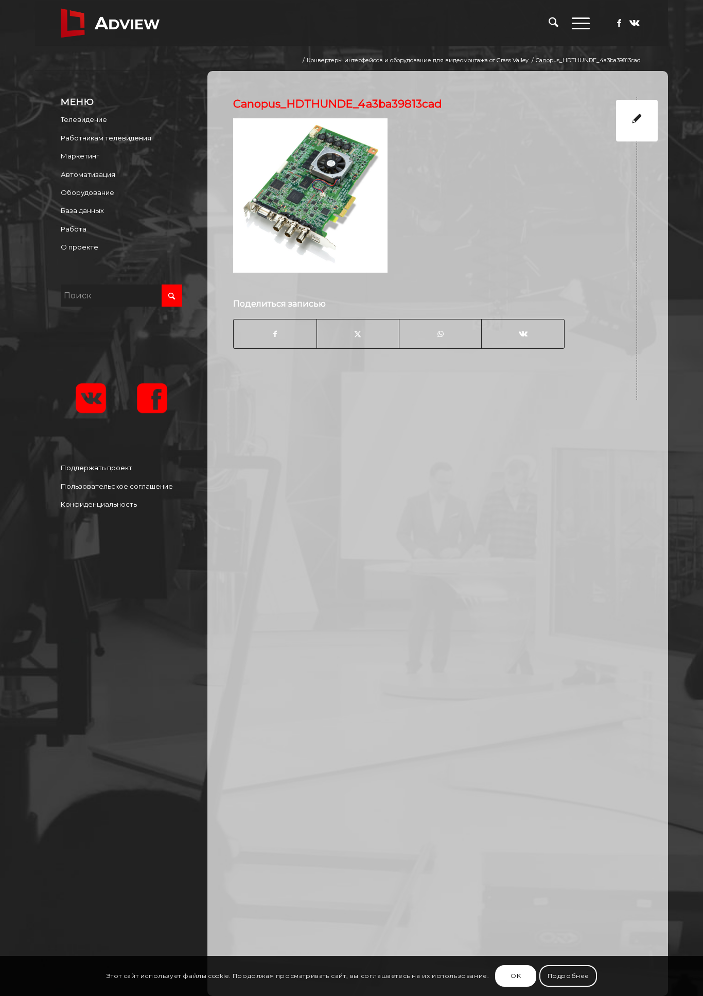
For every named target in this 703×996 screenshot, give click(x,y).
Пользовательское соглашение (117, 486)
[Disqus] (445, 542)
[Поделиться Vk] (523, 333)
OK (516, 976)
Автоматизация (88, 174)
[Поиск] (553, 23)
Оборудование (87, 192)
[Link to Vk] (634, 22)
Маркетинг (80, 156)
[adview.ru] (110, 23)
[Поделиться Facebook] (275, 333)
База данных (82, 210)
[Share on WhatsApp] (440, 333)
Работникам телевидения (106, 138)
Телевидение (84, 119)
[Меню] (577, 23)
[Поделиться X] (358, 333)
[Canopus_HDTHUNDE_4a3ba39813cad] (637, 120)
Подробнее (568, 976)
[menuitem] (553, 23)
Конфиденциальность (99, 504)
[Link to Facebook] (619, 22)
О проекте (79, 247)
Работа (73, 229)
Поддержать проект (96, 468)
